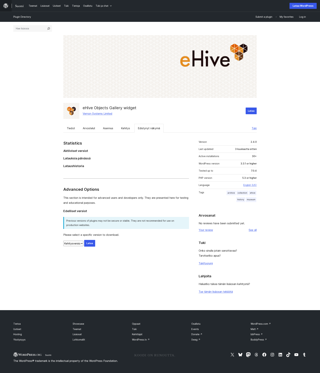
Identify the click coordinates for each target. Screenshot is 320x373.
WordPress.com (261, 323)
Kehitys (125, 128)
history (240, 199)
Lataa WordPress (303, 5)
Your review (206, 230)
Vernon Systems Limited (97, 113)
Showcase (78, 323)
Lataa (251, 110)
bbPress (257, 334)
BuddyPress (259, 339)
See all (253, 230)
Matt (254, 329)
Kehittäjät (137, 334)
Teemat (77, 329)
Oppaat (136, 323)
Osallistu (195, 323)
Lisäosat (77, 334)
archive (231, 193)
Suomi (48, 355)
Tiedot (71, 128)
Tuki (254, 128)
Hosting (17, 334)
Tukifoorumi (206, 263)
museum (251, 199)
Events (195, 329)
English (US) (250, 185)
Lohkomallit (79, 339)
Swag (195, 339)
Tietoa (17, 323)
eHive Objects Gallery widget (109, 107)
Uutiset (17, 329)
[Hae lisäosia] (48, 28)
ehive (252, 193)
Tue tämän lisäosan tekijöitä (216, 291)
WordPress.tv (141, 339)
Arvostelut (89, 128)
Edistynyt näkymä (149, 128)
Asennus (108, 128)
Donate (196, 334)
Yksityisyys (19, 339)
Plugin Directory (22, 16)
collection (242, 193)
